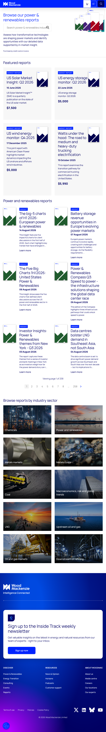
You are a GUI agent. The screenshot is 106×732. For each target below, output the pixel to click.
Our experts (90, 692)
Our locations (91, 687)
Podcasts (49, 683)
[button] (94, 4)
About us (89, 674)
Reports (6, 692)
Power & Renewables (12, 674)
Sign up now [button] (21, 650)
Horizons (49, 678)
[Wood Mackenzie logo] (12, 4)
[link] (53, 589)
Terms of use (8, 710)
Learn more (25, 250)
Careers (88, 683)
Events (6, 687)
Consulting (8, 683)
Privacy (21, 710)
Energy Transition (11, 678)
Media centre (91, 678)
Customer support (53, 687)
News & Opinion (52, 674)
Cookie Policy (43, 710)
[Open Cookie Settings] (6, 725)
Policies (30, 710)
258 (75, 386)
